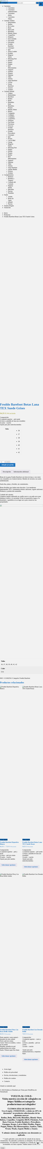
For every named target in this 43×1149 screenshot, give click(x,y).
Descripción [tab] (7, 472)
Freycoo (10, 126)
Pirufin (10, 151)
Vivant (10, 82)
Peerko (10, 60)
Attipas (10, 93)
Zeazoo (10, 88)
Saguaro (10, 69)
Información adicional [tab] (21, 472)
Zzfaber (10, 89)
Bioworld (11, 30)
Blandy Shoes (12, 33)
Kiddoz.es (8, 1090)
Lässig (10, 142)
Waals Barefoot (11, 85)
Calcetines (7, 6)
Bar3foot (11, 97)
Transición (7, 207)
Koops (10, 138)
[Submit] (37, 3)
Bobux (10, 111)
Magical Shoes (10, 56)
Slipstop (10, 75)
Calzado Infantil (9, 91)
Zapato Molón (12, 169)
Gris (2, 672)
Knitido (10, 53)
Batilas (10, 24)
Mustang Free (12, 59)
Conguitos (11, 117)
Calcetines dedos (11, 14)
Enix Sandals (12, 39)
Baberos (10, 177)
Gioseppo (11, 48)
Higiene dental (10, 186)
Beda (9, 28)
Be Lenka (11, 26)
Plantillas (11, 193)
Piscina (10, 191)
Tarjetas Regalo (9, 206)
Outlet (6, 195)
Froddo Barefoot (11, 45)
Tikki (9, 77)
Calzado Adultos (9, 20)
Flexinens (11, 42)
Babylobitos (12, 22)
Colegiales (11, 113)
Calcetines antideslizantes (12, 10)
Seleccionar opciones (9, 865)
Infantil (10, 202)
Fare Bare (11, 40)
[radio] (20, 431)
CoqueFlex (11, 35)
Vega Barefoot (12, 80)
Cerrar (2, 1148)
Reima (10, 155)
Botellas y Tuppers (11, 179)
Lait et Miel (11, 140)
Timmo (10, 79)
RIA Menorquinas (12, 67)
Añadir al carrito (8, 465)
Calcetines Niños (11, 18)
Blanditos (11, 31)
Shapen (10, 73)
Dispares (11, 37)
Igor (9, 50)
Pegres (10, 62)
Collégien (11, 115)
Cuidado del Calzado (12, 183)
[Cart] (41, 4)
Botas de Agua (11, 199)
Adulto (10, 197)
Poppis (10, 64)
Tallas (7, 429)
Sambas (10, 71)
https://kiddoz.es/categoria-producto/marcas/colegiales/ (21, 1103)
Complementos (9, 175)
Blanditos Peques (11, 107)
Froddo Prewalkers (11, 132)
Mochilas (11, 189)
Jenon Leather (12, 51)
